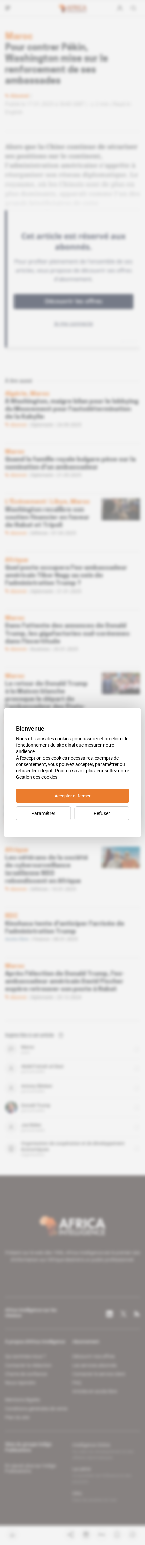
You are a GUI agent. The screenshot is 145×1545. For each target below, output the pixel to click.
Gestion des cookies (36, 777)
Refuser (102, 813)
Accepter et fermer (72, 795)
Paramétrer (43, 813)
